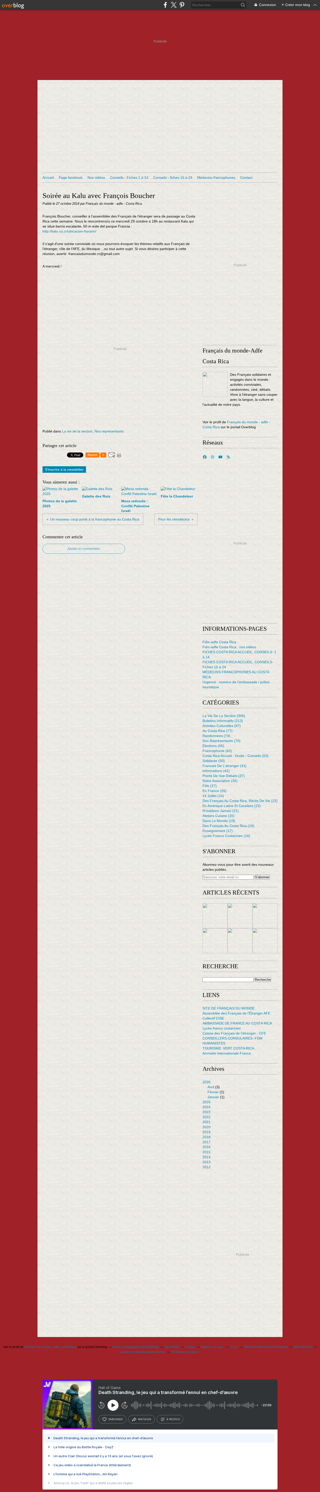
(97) (221, 726)
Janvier (213, 1097)
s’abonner (115, 1419)
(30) (220, 781)
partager (144, 1419)
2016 (206, 1147)
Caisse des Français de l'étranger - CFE (234, 1033)
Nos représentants (109, 431)
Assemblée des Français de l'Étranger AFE (236, 1013)
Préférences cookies (185, 1352)
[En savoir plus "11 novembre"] (265, 940)
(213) (222, 721)
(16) (226, 836)
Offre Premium (302, 1347)
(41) (224, 766)
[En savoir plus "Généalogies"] (265, 915)
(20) (218, 816)
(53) (235, 756)
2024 (206, 1107)
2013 (206, 1162)
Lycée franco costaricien (221, 1028)
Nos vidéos (96, 178)
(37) (223, 776)
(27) (209, 786)
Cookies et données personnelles (143, 1352)
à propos (173, 1419)
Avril (211, 1087)
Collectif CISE (213, 1018)
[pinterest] (182, 5)
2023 (206, 1112)
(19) (218, 821)
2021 (206, 1122)
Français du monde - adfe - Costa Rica (50, 1347)
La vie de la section (77, 431)
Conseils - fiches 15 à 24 (172, 178)
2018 (206, 1137)
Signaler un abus (212, 1347)
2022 (206, 1117)
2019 (206, 1132)
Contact (246, 178)
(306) (223, 716)
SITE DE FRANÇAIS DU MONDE (228, 1008)
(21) (220, 811)
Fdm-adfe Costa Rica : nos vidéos (229, 647)
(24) (213, 796)
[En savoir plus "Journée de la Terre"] (215, 915)
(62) (217, 751)
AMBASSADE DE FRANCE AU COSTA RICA (237, 1023)
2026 (206, 1082)
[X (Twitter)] (173, 5)
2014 (206, 1157)
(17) (217, 831)
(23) (240, 801)
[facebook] (165, 5)
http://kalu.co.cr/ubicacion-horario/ (69, 231)
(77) (217, 731)
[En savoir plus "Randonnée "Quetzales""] (215, 940)
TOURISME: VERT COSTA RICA (228, 1048)
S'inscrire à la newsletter (64, 470)
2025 (206, 1102)
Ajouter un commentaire (84, 548)
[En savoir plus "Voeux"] (240, 940)
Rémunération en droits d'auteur (266, 1347)
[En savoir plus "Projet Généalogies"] (240, 915)
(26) (214, 791)
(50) (213, 761)
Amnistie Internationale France (226, 1053)
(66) (213, 746)
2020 (206, 1127)
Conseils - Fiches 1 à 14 (129, 178)
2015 (206, 1152)
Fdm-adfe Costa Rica (219, 642)
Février (213, 1092)
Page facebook (70, 178)
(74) (216, 736)
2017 (206, 1142)
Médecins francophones (216, 178)
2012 (206, 1167)
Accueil (48, 178)
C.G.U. (234, 1347)
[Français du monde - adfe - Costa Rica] (215, 384)
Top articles (172, 1347)
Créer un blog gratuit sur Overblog (135, 1347)
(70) (221, 741)
